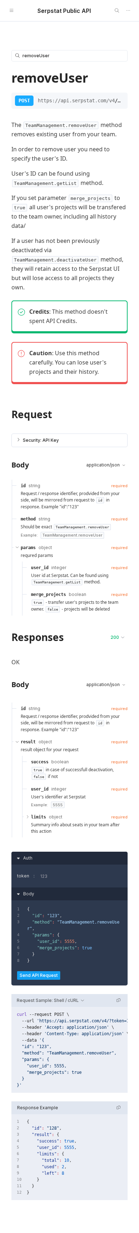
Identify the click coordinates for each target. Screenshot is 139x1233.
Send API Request (39, 975)
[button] (69, 440)
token (23, 876)
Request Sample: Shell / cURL (48, 1000)
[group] (69, 1050)
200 (114, 637)
